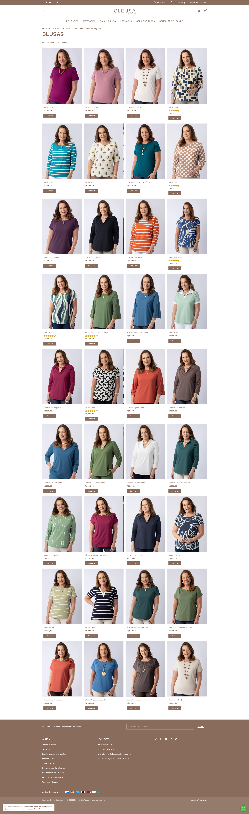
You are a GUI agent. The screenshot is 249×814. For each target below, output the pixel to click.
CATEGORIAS (88, 21)
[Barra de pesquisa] (45, 11)
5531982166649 (105, 745)
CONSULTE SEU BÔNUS (171, 21)
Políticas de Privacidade (52, 777)
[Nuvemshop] (199, 800)
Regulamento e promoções (54, 754)
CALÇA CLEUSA (108, 21)
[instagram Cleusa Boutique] (43, 2)
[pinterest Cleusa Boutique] (57, 2)
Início (44, 28)
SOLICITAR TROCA (145, 21)
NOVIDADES (72, 21)
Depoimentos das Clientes (53, 768)
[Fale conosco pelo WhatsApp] (243, 808)
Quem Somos (48, 763)
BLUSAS (66, 28)
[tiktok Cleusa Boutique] (54, 2)
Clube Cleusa (47, 749)
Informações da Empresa (53, 773)
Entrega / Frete (49, 759)
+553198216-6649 (106, 749)
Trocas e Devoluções (51, 745)
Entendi (37, 809)
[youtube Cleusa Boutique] (50, 2)
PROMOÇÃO (126, 21)
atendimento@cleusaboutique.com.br (114, 754)
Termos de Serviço (50, 782)
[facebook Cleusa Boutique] (47, 2)
